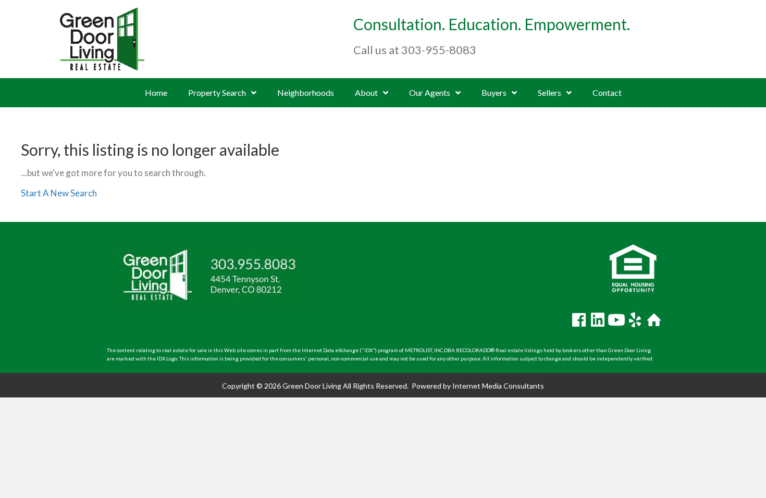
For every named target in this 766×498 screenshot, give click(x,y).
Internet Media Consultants (498, 385)
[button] (579, 320)
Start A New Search (59, 193)
